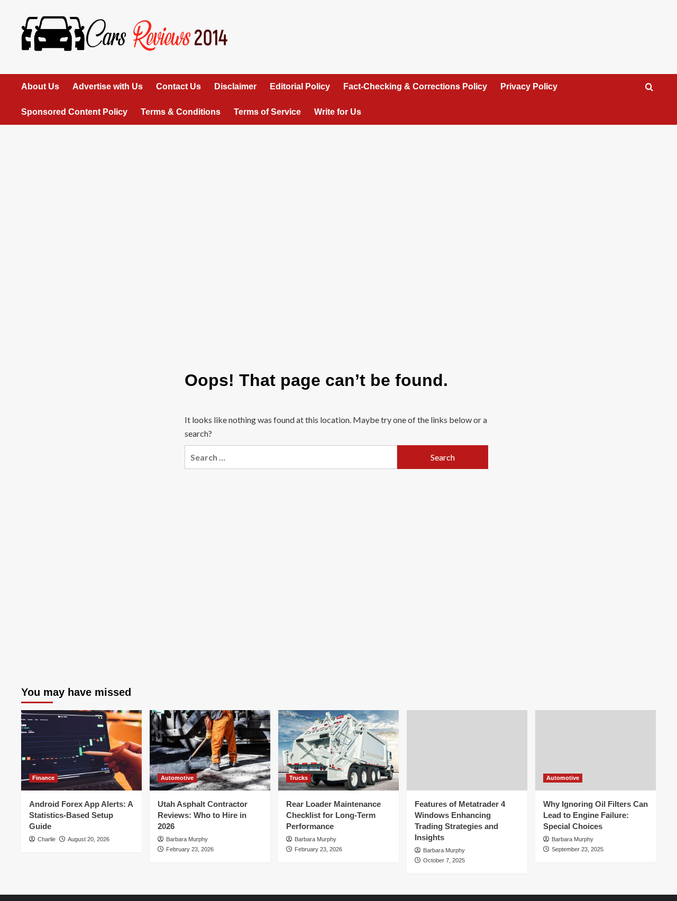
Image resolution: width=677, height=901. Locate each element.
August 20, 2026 (88, 839)
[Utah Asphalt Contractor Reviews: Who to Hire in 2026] (210, 750)
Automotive (177, 778)
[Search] (649, 87)
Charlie (47, 839)
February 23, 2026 (190, 849)
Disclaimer (235, 86)
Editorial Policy (300, 86)
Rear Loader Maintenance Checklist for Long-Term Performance (333, 815)
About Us (40, 86)
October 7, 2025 (444, 860)
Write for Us (337, 111)
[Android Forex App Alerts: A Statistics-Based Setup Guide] (81, 750)
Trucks (298, 778)
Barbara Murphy (187, 839)
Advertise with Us (107, 86)
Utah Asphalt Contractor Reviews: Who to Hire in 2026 (203, 815)
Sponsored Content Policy (74, 111)
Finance (43, 778)
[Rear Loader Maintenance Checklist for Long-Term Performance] (338, 750)
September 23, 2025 (577, 849)
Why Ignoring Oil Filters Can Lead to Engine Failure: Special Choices (595, 815)
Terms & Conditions (181, 111)
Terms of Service (267, 111)
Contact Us (178, 86)
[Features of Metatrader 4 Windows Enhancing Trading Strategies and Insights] (467, 750)
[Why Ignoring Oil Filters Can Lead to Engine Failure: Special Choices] (595, 750)
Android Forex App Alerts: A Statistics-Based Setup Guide (81, 815)
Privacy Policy (528, 86)
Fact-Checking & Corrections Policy (415, 86)
